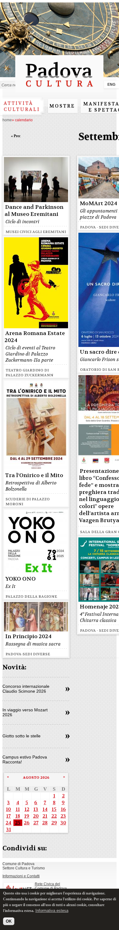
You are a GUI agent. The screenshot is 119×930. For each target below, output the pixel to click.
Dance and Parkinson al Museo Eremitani (34, 211)
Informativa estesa (51, 910)
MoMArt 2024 (98, 203)
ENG (111, 84)
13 (35, 809)
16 (63, 809)
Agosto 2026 (36, 777)
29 (54, 822)
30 (63, 822)
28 (45, 822)
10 (8, 809)
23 (63, 816)
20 (36, 816)
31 (8, 829)
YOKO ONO (20, 578)
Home (7, 120)
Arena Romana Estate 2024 (35, 337)
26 (27, 822)
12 (26, 809)
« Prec (15, 136)
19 (26, 816)
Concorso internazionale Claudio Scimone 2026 (25, 689)
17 (8, 816)
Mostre (62, 106)
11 (18, 809)
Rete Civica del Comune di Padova (51, 886)
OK (9, 921)
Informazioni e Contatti (21, 876)
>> (68, 689)
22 (54, 816)
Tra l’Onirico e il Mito (34, 475)
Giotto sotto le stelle (21, 735)
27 (35, 822)
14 (45, 809)
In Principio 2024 (28, 636)
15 (54, 809)
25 (17, 822)
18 (17, 816)
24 (8, 822)
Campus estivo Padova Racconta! (24, 759)
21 (44, 816)
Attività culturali (22, 106)
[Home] (59, 89)
